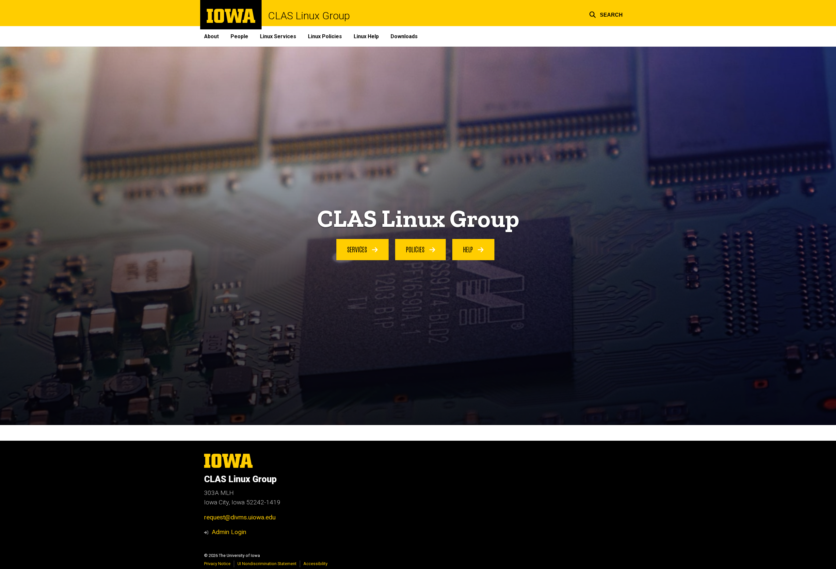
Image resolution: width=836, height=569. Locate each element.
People (239, 36)
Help (468, 249)
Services (358, 249)
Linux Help (366, 36)
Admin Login (229, 532)
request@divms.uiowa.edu (240, 517)
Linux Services (278, 36)
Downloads (404, 36)
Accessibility (315, 563)
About (211, 36)
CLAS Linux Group (309, 15)
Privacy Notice (217, 563)
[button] (606, 14)
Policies (416, 249)
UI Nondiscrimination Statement (267, 563)
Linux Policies (325, 36)
